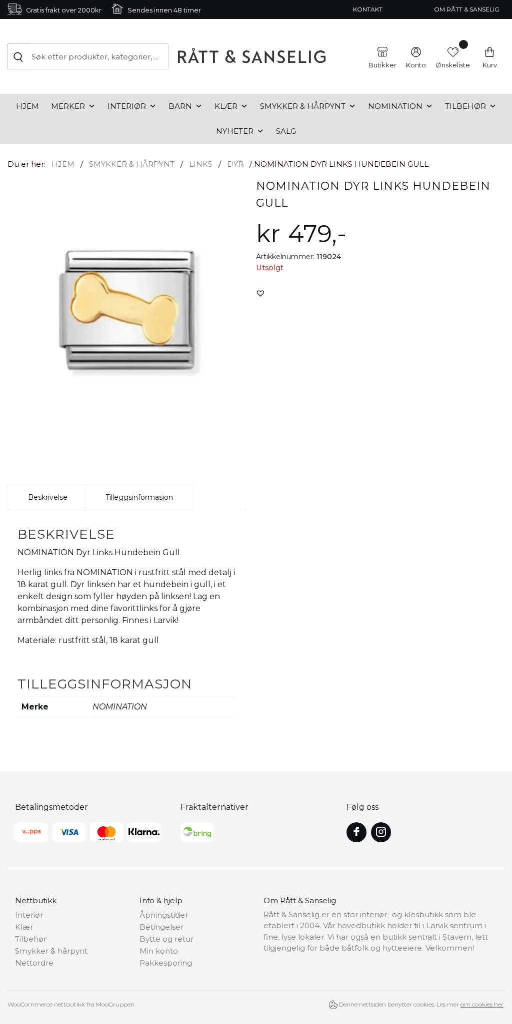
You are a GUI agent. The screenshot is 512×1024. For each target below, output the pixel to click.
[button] (260, 293)
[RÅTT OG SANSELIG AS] (252, 56)
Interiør (127, 106)
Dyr (235, 164)
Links (200, 164)
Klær (226, 106)
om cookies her (482, 1004)
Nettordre (34, 963)
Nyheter (235, 131)
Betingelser (162, 927)
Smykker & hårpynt (303, 106)
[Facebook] (356, 832)
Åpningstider (164, 915)
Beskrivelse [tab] (48, 497)
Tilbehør (465, 106)
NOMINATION (395, 106)
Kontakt (367, 9)
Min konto (159, 951)
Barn (180, 106)
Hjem (27, 106)
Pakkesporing (166, 963)
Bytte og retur (167, 939)
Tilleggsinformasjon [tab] (139, 497)
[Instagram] (381, 832)
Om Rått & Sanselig (467, 9)
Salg (286, 131)
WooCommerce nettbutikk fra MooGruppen (71, 1004)
